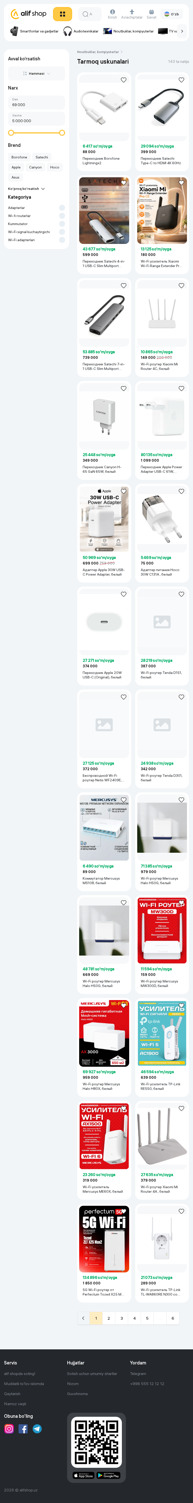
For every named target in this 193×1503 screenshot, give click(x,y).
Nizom (73, 1383)
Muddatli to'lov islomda (24, 1383)
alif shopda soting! (19, 1373)
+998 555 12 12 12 (147, 1383)
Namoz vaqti (15, 1403)
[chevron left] (83, 1318)
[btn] (62, 14)
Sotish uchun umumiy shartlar (92, 1373)
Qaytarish (12, 1393)
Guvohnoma (77, 1393)
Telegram (138, 1373)
